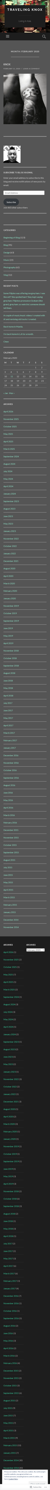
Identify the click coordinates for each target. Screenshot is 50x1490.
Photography (9, 267)
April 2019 (8, 643)
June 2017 (8, 710)
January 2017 (9, 747)
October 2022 (10, 546)
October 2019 (10, 613)
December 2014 (10, 919)
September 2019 (11, 620)
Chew (6, 341)
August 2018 (9, 673)
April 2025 (8, 441)
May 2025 (8, 434)
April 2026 (8, 411)
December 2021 (10, 561)
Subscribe (11, 202)
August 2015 (9, 860)
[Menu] (8, 36)
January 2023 (9, 531)
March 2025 (9, 449)
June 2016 (8, 792)
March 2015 (9, 897)
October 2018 (10, 658)
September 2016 (11, 777)
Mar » (12, 393)
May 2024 (8, 479)
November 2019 (11, 606)
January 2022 (9, 553)
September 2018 (11, 665)
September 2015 (11, 852)
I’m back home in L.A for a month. (18, 334)
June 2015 (8, 875)
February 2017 (10, 740)
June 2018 (8, 680)
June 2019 (8, 628)
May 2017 (8, 718)
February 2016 (10, 822)
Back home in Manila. (13, 326)
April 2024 (8, 486)
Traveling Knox (25, 10)
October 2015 (10, 845)
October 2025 (10, 426)
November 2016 (11, 762)
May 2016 (8, 800)
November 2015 (11, 837)
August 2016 (9, 785)
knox (6, 64)
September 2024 (11, 456)
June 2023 (8, 516)
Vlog (5, 275)
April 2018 (8, 695)
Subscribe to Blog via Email (18, 173)
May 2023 (8, 523)
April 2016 (8, 807)
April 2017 (8, 725)
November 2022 (11, 538)
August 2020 (9, 568)
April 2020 (8, 576)
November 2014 (11, 927)
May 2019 (8, 635)
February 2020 (10, 591)
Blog (5, 245)
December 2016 (10, 755)
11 (12, 376)
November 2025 (11, 419)
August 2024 (9, 464)
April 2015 (8, 889)
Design (6, 252)
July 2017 (7, 703)
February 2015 (10, 904)
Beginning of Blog (11, 237)
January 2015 (9, 912)
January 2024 (9, 493)
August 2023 (9, 508)
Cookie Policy (13, 1479)
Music (6, 260)
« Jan (5, 393)
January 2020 (9, 598)
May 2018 (8, 688)
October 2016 (10, 770)
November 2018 (11, 650)
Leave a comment (31, 69)
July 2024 (7, 471)
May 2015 (8, 882)
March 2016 (9, 815)
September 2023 (11, 501)
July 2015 (7, 867)
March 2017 (9, 733)
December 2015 (10, 830)
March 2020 (9, 583)
